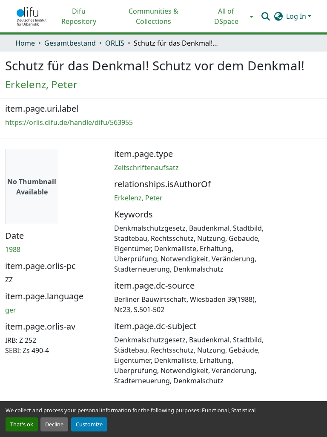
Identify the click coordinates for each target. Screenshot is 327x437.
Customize (89, 424)
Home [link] (25, 43)
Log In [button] (297, 16)
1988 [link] (12, 249)
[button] (31, 16)
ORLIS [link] (114, 43)
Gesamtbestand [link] (70, 43)
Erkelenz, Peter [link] (41, 84)
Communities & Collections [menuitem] (153, 16)
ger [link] (10, 310)
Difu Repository (78, 16)
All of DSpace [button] (226, 16)
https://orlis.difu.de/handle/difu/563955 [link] (69, 122)
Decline (54, 424)
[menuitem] (228, 16)
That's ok (21, 424)
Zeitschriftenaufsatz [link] (146, 167)
